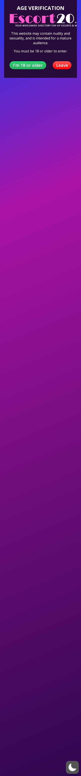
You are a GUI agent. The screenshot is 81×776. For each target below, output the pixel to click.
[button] (72, 767)
